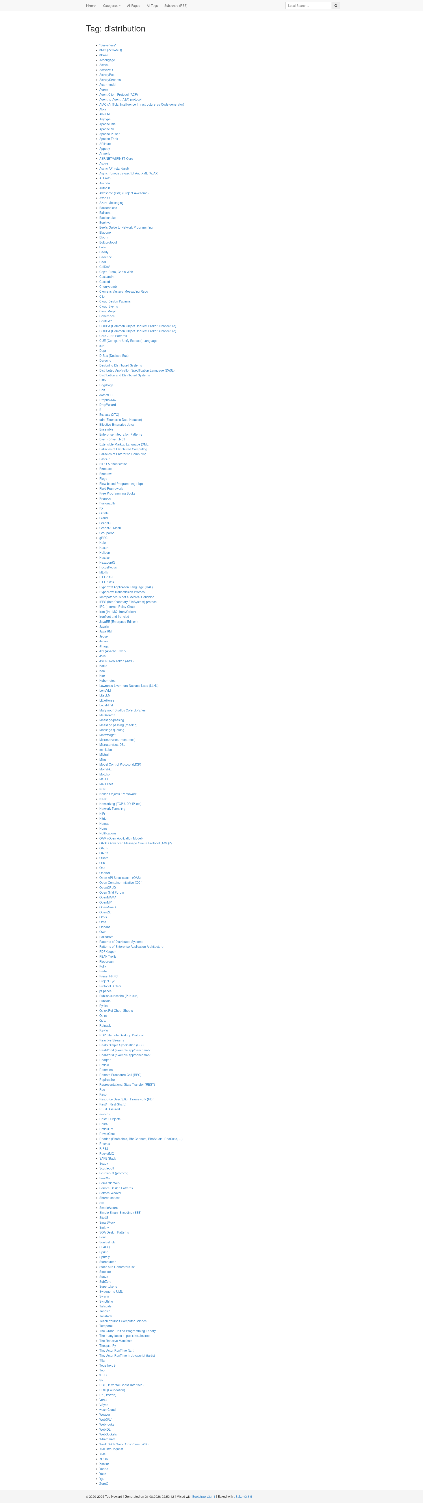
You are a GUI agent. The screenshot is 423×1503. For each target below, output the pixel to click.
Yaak (102, 1473)
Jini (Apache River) (112, 651)
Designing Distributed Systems (120, 365)
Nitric (102, 818)
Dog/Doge (106, 385)
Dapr (102, 350)
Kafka (103, 666)
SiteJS (103, 1217)
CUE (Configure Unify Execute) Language (128, 340)
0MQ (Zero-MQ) (110, 50)
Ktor (102, 675)
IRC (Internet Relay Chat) (117, 606)
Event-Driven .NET (112, 439)
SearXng (105, 1178)
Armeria (104, 153)
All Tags (152, 5)
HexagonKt (107, 562)
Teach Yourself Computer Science (123, 1321)
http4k (103, 572)
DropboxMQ (107, 400)
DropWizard (107, 404)
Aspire (103, 163)
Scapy (103, 1163)
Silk (101, 1203)
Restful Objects (110, 1119)
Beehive (105, 222)
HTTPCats (106, 582)
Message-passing (111, 720)
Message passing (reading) (118, 725)
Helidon (104, 552)
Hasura (104, 547)
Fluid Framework (111, 488)
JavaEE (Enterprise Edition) (118, 621)
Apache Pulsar (109, 134)
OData (103, 858)
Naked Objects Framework (118, 794)
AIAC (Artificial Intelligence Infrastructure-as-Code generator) (141, 104)
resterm (104, 1114)
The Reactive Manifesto (115, 1340)
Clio (102, 296)
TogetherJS (107, 1365)
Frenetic (105, 498)
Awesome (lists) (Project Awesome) (124, 193)
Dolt (102, 390)
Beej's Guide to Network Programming (126, 227)
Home (91, 5)
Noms (103, 828)
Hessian (105, 557)
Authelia (105, 188)
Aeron (103, 89)
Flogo (103, 478)
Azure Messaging (111, 202)
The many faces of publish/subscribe (124, 1335)
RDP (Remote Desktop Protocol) (122, 1035)
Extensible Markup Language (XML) (124, 444)
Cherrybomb (108, 286)
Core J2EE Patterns (113, 336)
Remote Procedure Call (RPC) (120, 1074)
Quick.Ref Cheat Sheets (116, 1010)
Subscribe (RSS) (175, 5)
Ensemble (106, 429)
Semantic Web (109, 1183)
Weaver (104, 1414)
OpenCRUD (107, 887)
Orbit (102, 922)
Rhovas (104, 1143)
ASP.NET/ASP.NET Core (116, 158)
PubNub (105, 1001)
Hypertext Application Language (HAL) (126, 587)
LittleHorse (106, 700)
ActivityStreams (110, 79)
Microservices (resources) (117, 739)
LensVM (105, 690)
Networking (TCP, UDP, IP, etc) (120, 803)
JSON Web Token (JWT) (116, 661)
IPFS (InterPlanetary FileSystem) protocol (128, 601)
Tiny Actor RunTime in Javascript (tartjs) (127, 1355)
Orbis (103, 917)
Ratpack (105, 1025)
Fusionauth (107, 503)
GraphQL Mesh (110, 528)
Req (102, 1089)
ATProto (105, 178)
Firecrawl (105, 473)
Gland (103, 518)
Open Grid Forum (111, 892)
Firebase (105, 468)
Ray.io (103, 1030)
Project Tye (107, 981)
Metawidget (107, 735)
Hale (102, 542)
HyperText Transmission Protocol (122, 592)
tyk (101, 1380)
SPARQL (105, 1247)
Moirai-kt (105, 769)
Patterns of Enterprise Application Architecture (131, 946)
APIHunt (105, 143)
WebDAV (105, 1419)
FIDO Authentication (113, 464)
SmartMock (107, 1222)
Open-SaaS (107, 907)
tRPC (103, 1375)
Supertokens (108, 1286)
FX (101, 508)
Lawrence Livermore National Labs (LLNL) (129, 685)
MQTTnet (106, 784)
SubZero (105, 1281)
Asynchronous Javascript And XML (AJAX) (128, 173)
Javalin (104, 626)
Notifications (107, 833)
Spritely (104, 1257)
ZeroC (103, 1483)
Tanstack (105, 1316)
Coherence (107, 316)
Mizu (102, 759)
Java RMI (106, 631)
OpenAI (104, 873)
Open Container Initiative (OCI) (121, 882)
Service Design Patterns (116, 1188)
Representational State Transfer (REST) (127, 1084)
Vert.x (103, 1399)
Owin (102, 931)
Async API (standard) (114, 168)
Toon (102, 1370)
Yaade (103, 1468)
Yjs (101, 1478)
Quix (102, 1020)
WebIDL (105, 1429)
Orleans (104, 927)
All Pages (133, 5)
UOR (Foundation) (112, 1390)
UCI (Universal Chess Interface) (121, 1385)
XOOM (104, 1459)
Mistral (104, 754)
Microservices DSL (112, 744)
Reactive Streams (111, 1040)
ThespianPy (107, 1345)
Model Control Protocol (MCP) (120, 764)
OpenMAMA (107, 897)
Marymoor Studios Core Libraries (122, 710)
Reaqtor (105, 1060)
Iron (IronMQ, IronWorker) (117, 611)
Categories (110, 5)
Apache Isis (107, 124)
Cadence (105, 257)
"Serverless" (107, 45)
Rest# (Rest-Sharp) (112, 1104)
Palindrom (106, 937)
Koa (102, 671)
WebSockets (108, 1434)
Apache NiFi (107, 129)
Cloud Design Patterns (115, 301)
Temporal (106, 1325)
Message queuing (111, 730)
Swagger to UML (111, 1291)
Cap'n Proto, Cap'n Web (116, 271)
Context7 (105, 321)
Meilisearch (107, 715)
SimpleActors (108, 1207)
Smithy (104, 1227)
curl (101, 345)
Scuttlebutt (106, 1168)
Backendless (108, 207)
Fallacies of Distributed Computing (123, 449)
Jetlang (104, 641)
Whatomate (107, 1439)
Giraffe (104, 513)
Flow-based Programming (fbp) (121, 483)
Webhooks (106, 1424)
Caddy (103, 252)
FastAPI (104, 459)
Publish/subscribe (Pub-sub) (119, 995)
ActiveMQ (106, 70)
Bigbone (105, 232)
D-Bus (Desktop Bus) (114, 355)
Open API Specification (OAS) (120, 877)
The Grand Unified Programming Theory (127, 1331)
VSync (103, 1404)
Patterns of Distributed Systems (121, 941)
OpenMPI (106, 902)
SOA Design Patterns (114, 1232)
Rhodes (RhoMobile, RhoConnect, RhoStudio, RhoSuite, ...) (141, 1138)
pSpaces (105, 991)
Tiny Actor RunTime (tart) (117, 1350)
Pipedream (107, 961)
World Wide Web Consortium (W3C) (124, 1444)
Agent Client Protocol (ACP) (118, 94)
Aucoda (104, 183)
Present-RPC (108, 976)
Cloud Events (108, 306)
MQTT (103, 779)
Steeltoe (105, 1271)
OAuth (103, 848)
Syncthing (106, 1301)
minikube (105, 749)
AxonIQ (104, 198)
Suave (103, 1276)
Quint (103, 1015)
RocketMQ (106, 1153)
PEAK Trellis (107, 956)
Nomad (104, 823)
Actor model (107, 84)
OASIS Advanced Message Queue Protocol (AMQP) (135, 843)
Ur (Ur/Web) (107, 1395)
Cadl (102, 262)
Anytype (105, 119)
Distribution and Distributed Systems (124, 375)
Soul (102, 1237)
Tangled (105, 1311)
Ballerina (105, 212)
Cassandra (107, 276)
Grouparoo (107, 533)
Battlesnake (107, 217)
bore (102, 247)
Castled (104, 281)
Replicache (107, 1079)
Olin (102, 863)
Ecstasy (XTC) (109, 414)
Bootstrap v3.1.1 (203, 1496)
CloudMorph (108, 311)
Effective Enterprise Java (116, 424)
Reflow (104, 1065)
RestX (103, 1124)
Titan (102, 1360)
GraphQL (105, 523)
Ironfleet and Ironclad (114, 616)
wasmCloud (107, 1409)
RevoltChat (107, 1133)
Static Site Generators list (117, 1267)
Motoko (104, 774)
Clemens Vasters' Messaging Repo (123, 291)
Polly (102, 966)
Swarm (104, 1296)
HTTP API (106, 577)
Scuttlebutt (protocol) (113, 1173)
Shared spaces (109, 1197)
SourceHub (107, 1242)
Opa (102, 867)
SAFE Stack (107, 1158)
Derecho (105, 360)
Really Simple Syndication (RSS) (122, 1045)
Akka (102, 109)
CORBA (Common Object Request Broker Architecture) (137, 326)
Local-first (106, 705)
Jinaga (104, 646)
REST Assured (109, 1109)
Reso (103, 1094)
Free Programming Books (117, 493)
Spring (103, 1252)
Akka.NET (106, 114)
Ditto (102, 380)
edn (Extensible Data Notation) (120, 419)
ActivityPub (107, 74)
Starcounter (107, 1261)
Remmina (106, 1069)
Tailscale (105, 1306)
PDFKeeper (107, 951)
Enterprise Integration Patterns (120, 434)
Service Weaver (110, 1193)
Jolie (102, 656)
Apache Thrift (108, 138)
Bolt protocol (108, 242)
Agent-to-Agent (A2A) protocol (120, 99)
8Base (103, 55)
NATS (103, 799)
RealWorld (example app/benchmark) (125, 1050)
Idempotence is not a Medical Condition (126, 597)
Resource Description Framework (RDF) (127, 1099)
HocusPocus (108, 567)
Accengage (107, 60)
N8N (102, 789)
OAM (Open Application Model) (121, 838)
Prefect (104, 971)
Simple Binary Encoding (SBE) (120, 1212)
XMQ (102, 1454)
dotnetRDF (107, 395)
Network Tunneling (112, 808)
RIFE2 (103, 1148)
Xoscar (104, 1463)
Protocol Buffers (110, 986)
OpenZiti (105, 912)
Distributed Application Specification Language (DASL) (137, 370)
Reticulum (106, 1129)
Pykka (103, 1005)
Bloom (103, 237)
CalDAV (104, 266)
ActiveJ (104, 64)
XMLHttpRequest (111, 1449)
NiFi (102, 813)
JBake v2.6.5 (243, 1496)
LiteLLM (105, 695)
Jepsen (104, 636)
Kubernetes (107, 680)
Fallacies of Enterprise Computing (123, 454)
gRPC (103, 537)
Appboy (104, 148)
